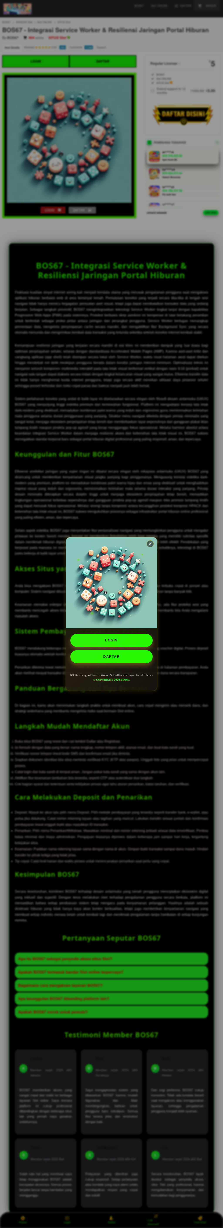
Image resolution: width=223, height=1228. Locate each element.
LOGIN (111, 640)
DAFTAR (111, 656)
